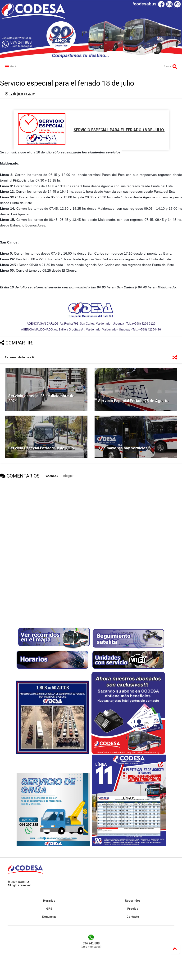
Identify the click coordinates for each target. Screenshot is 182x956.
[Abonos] (128, 753)
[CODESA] (91, 56)
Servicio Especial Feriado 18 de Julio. (41, 448)
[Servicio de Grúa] (53, 845)
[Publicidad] (129, 845)
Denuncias (49, 916)
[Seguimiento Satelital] (128, 648)
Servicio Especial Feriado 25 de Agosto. (133, 401)
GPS (49, 908)
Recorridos (133, 900)
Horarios (49, 900)
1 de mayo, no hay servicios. (123, 448)
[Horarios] (52, 670)
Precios (132, 908)
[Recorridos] (54, 648)
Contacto (133, 916)
